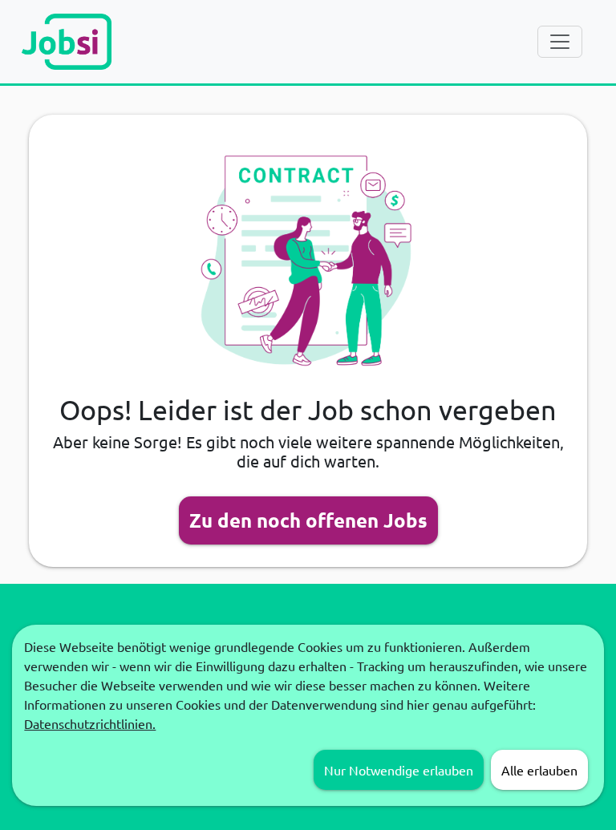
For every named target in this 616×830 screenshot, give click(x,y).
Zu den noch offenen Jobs (308, 520)
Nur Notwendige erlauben (398, 770)
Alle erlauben (539, 770)
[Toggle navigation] (559, 42)
